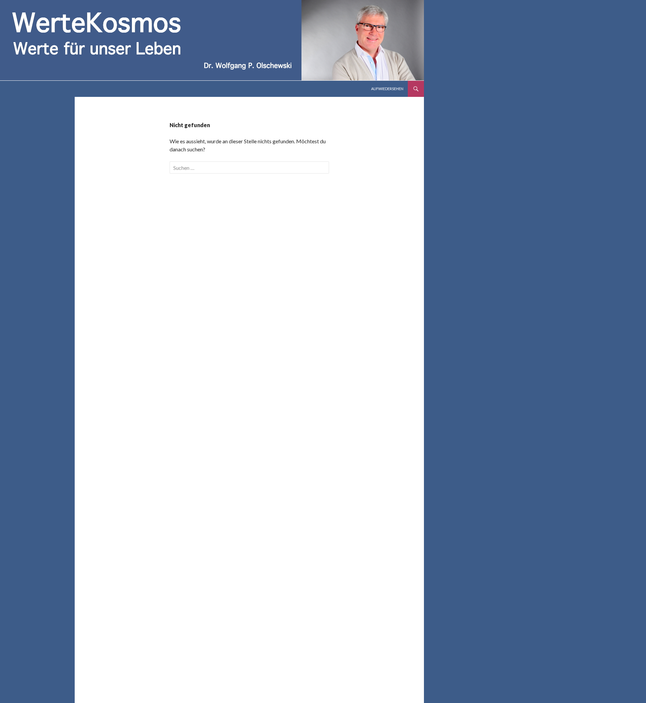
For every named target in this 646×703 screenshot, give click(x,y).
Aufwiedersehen (387, 88)
